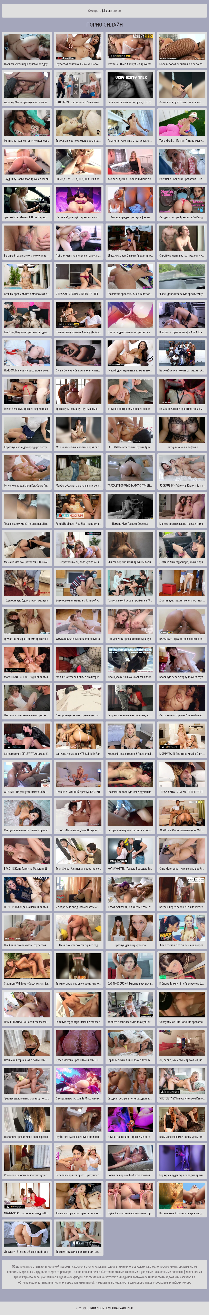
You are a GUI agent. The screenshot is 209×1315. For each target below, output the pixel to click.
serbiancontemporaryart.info (110, 1308)
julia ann (107, 11)
